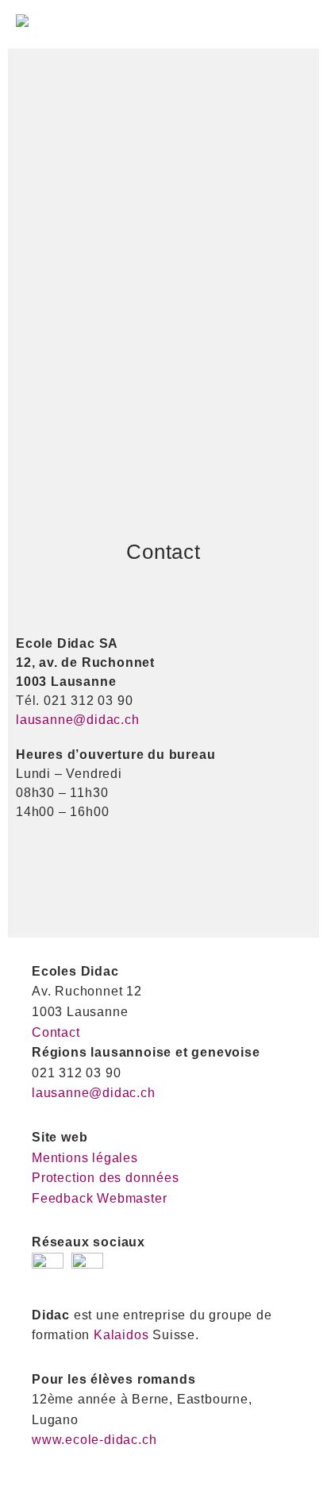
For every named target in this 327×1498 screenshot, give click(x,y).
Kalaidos (121, 1335)
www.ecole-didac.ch (94, 1439)
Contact (56, 1032)
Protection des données (105, 1177)
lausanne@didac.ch (78, 719)
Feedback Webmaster (99, 1198)
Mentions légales (85, 1158)
